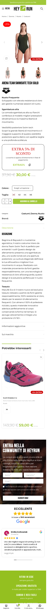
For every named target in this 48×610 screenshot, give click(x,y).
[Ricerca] (42, 8)
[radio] (14, 194)
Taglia (5, 195)
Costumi (27, 16)
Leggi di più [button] (9, 553)
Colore (5, 188)
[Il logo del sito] (23, 8)
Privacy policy (18, 493)
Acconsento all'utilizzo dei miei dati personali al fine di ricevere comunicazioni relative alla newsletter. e (22, 490)
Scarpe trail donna (12, 400)
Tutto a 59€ (31, 400)
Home (4, 16)
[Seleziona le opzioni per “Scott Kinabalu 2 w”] (41, 357)
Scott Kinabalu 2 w (10, 398)
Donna (11, 16)
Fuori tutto (25, 400)
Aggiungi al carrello (28, 201)
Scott (19, 400)
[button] (4, 42)
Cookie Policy (31, 493)
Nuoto (18, 16)
